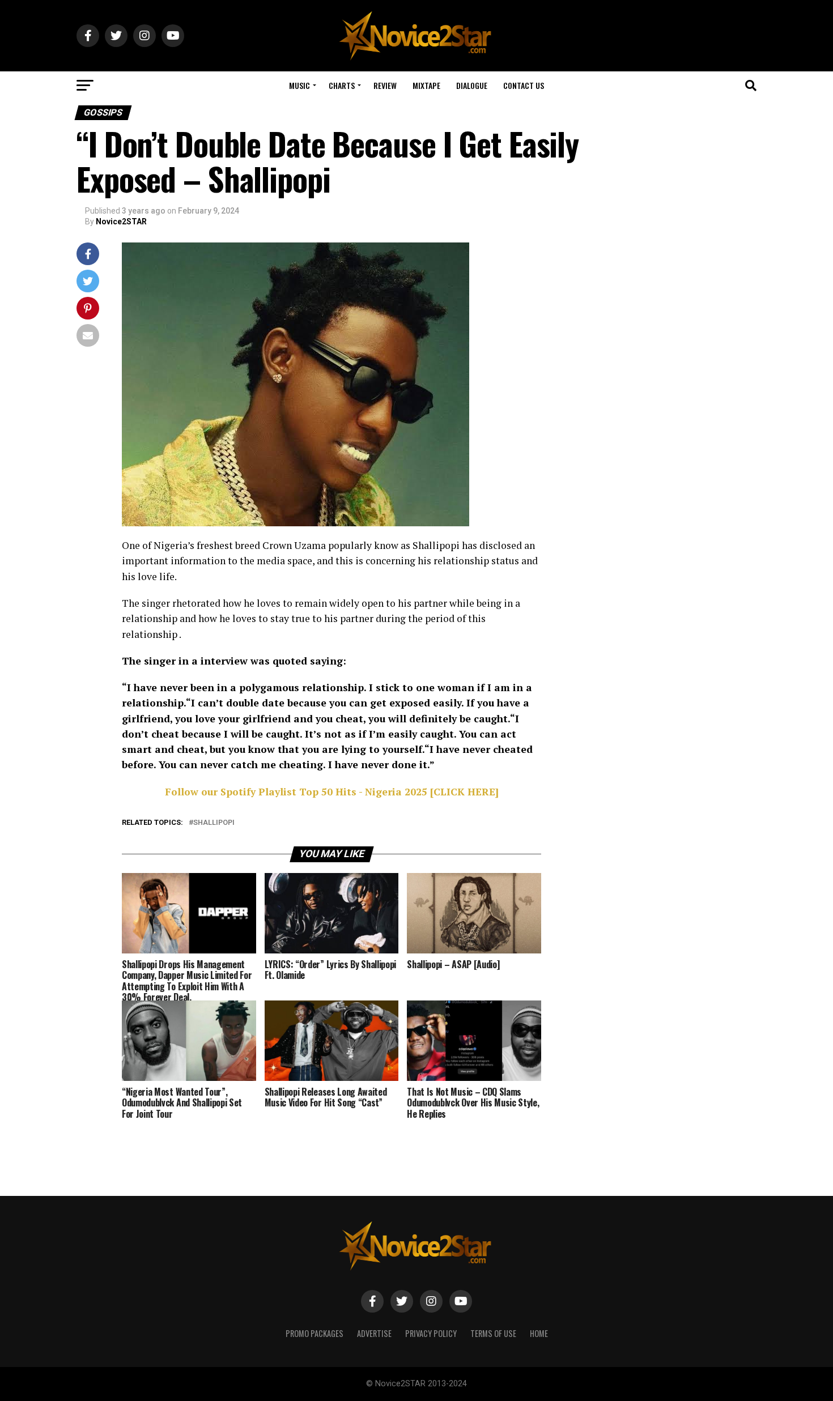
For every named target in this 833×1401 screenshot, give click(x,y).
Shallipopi (214, 823)
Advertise (374, 1333)
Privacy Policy (431, 1333)
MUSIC (299, 85)
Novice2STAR (121, 221)
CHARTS (342, 85)
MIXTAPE (426, 85)
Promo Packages (314, 1333)
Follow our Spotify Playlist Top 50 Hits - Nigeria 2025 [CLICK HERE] (332, 791)
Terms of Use (493, 1333)
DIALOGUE (471, 85)
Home (539, 1333)
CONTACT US (523, 85)
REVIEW (385, 85)
